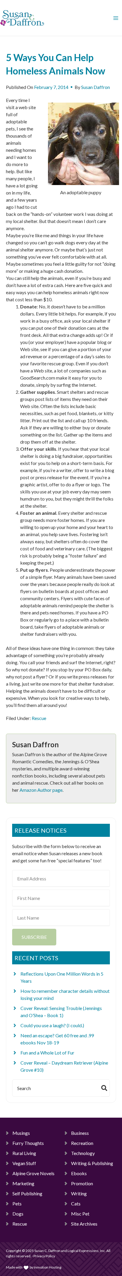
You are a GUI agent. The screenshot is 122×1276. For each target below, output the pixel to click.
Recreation (82, 1143)
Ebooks (79, 1173)
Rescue (39, 718)
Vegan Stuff (24, 1163)
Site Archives (84, 1223)
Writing (79, 1193)
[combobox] (55, 1088)
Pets (17, 1203)
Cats (76, 1203)
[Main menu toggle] (116, 18)
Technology (83, 1153)
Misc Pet (80, 1213)
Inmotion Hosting (47, 1267)
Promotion (82, 1183)
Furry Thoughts (28, 1143)
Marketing (23, 1183)
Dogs (17, 1213)
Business (80, 1133)
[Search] (105, 1088)
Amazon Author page (41, 790)
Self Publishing (27, 1193)
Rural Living (24, 1153)
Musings (21, 1133)
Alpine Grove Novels (33, 1173)
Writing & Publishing (92, 1163)
